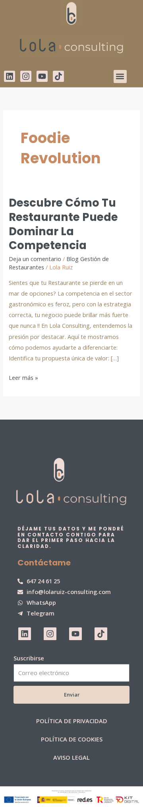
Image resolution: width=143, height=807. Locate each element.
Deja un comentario (35, 259)
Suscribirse (29, 658)
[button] (120, 76)
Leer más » (23, 376)
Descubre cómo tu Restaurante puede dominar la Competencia (63, 224)
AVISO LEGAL (71, 757)
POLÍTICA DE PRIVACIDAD (71, 721)
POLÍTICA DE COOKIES (71, 739)
